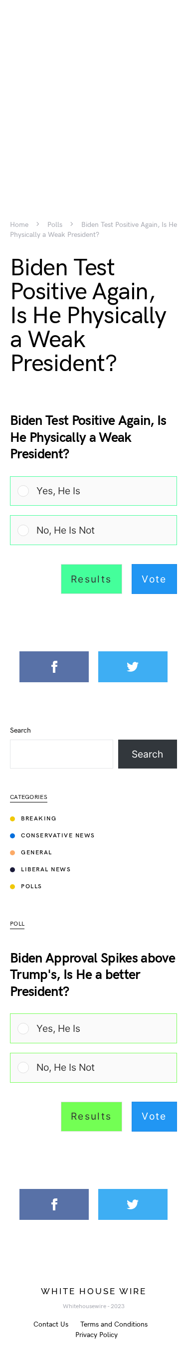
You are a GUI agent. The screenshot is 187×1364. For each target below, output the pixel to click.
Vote (154, 579)
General (36, 852)
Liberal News (46, 869)
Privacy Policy (96, 1335)
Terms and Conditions (114, 1324)
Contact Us (50, 1324)
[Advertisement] (93, 93)
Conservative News (58, 835)
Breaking (38, 818)
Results (91, 579)
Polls (54, 225)
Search (20, 731)
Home (19, 225)
